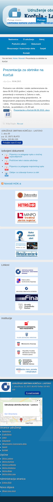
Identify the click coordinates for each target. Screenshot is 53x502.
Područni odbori (18, 44)
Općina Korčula (8, 462)
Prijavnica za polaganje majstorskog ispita (26, 166)
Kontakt (26, 53)
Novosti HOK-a (12, 183)
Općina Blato (7, 471)
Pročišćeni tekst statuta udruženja (23, 160)
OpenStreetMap (5, 425)
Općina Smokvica (9, 468)
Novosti (20, 123)
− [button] (38, 418)
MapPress (3, 423)
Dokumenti (36, 44)
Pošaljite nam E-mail (12, 142)
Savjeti (42, 48)
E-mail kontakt (32, 393)
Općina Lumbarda (9, 465)
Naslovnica (13, 39)
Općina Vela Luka (9, 474)
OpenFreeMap (12, 423)
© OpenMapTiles (20, 423)
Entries (6, 483)
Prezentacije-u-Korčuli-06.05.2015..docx (32, 110)
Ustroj (41, 39)
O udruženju (28, 39)
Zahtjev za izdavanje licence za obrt (24, 172)
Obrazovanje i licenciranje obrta (20, 48)
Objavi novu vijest (9, 491)
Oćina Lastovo (7, 459)
